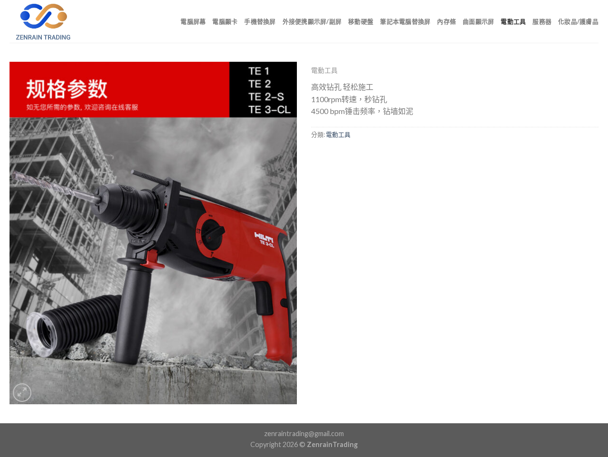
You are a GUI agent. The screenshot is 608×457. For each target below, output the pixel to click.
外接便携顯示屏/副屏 (312, 21)
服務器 (541, 21)
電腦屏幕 (193, 21)
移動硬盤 (360, 21)
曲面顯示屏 (478, 21)
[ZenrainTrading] (57, 21)
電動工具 (513, 21)
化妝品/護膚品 (578, 21)
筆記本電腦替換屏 (405, 21)
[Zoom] (22, 392)
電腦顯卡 (225, 21)
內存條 (446, 21)
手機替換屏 (260, 21)
